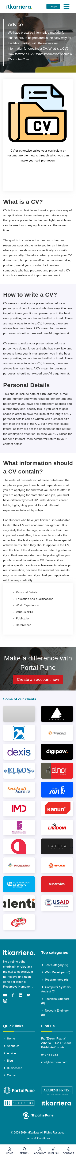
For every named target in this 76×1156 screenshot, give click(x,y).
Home (9, 1153)
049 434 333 (49, 1054)
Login (53, 6)
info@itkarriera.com (54, 1062)
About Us (12, 1046)
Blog (9, 1060)
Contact (68, 1153)
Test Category (56, 965)
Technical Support (55, 1001)
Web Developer (57, 972)
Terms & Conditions (38, 1138)
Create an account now (38, 679)
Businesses (14, 1068)
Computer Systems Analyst (56, 989)
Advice (11, 1053)
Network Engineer (55, 1013)
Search (24, 1153)
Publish (53, 1153)
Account (40, 1153)
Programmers (56, 979)
